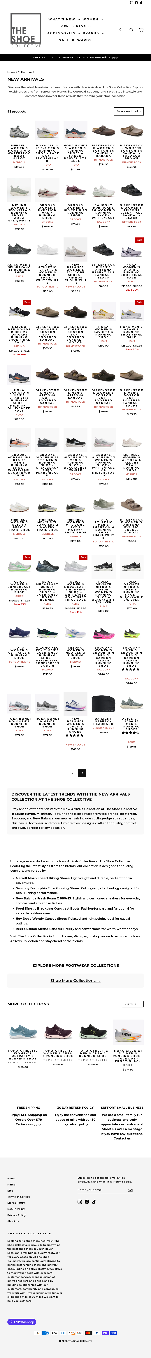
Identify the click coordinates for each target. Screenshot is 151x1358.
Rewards (82, 40)
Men (66, 26)
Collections (25, 72)
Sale (64, 40)
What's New (62, 19)
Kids (82, 26)
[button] (131, 669)
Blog (10, 1190)
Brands (92, 33)
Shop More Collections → (75, 980)
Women (91, 19)
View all (133, 1004)
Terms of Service (18, 1196)
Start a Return (16, 1202)
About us (13, 1221)
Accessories (62, 33)
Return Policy (16, 1208)
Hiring (11, 1184)
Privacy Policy (16, 1215)
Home (11, 72)
